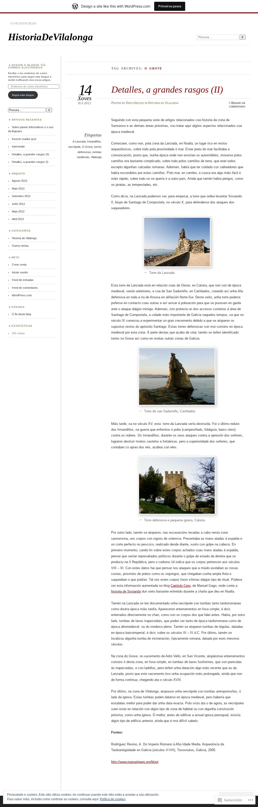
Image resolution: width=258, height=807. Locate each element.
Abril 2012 (18, 219)
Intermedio (18, 146)
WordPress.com (22, 295)
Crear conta (19, 264)
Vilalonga (96, 157)
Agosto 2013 (19, 180)
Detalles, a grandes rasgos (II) (167, 89)
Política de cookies (112, 799)
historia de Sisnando (126, 591)
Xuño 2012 (18, 203)
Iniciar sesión (20, 272)
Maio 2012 (18, 211)
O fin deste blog (24, 23)
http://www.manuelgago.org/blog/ (134, 762)
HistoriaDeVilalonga (50, 36)
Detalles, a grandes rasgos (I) (30, 161)
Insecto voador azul (24, 138)
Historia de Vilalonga (163, 103)
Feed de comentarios (25, 287)
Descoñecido (135, 103)
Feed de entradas (23, 279)
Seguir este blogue (23, 95)
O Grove (87, 146)
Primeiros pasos (169, 6)
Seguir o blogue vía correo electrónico (27, 66)
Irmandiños (94, 141)
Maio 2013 (18, 188)
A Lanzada (79, 141)
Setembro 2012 (21, 196)
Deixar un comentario (237, 104)
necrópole (74, 146)
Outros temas (20, 245)
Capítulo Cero (180, 586)
